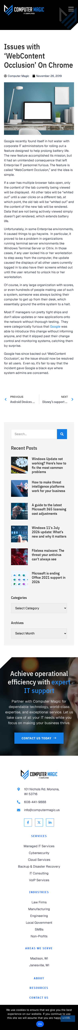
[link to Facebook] (28, 822)
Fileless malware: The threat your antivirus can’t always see (48, 554)
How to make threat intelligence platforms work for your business (48, 486)
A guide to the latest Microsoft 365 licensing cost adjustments (49, 509)
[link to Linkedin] (50, 822)
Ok (40, 1024)
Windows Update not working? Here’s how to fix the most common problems (49, 465)
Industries (39, 892)
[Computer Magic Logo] (24, 10)
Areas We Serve (39, 948)
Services (39, 836)
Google (55, 326)
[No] (68, 1018)
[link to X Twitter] (39, 822)
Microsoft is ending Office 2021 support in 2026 (48, 577)
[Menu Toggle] (71, 9)
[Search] (62, 434)
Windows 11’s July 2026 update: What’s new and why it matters (49, 532)
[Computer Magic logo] (39, 774)
